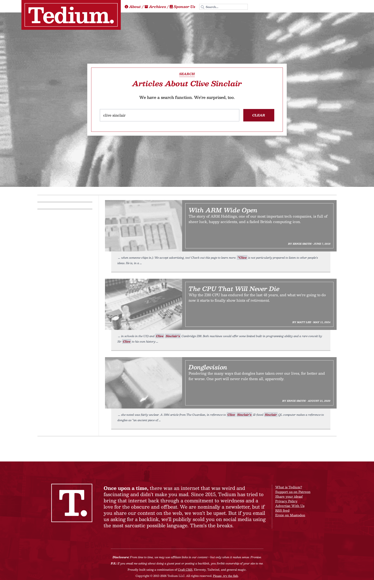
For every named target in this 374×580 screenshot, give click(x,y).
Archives (157, 7)
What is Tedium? (288, 487)
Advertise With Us (289, 505)
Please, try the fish (225, 575)
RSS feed (282, 510)
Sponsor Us (184, 7)
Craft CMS (185, 569)
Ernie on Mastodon (290, 515)
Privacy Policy (286, 501)
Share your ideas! (289, 496)
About (135, 7)
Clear (258, 115)
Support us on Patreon (292, 491)
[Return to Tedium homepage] (71, 15)
